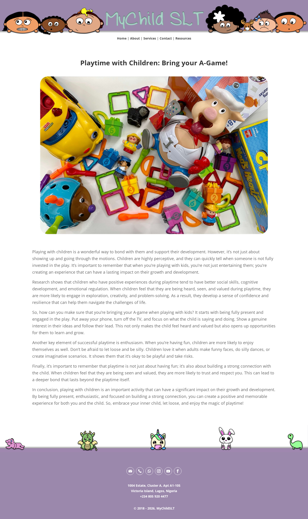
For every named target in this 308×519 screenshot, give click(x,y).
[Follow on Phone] (140, 471)
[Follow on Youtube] (168, 471)
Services (149, 38)
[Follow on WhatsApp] (149, 471)
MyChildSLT (165, 508)
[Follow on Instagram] (159, 471)
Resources (183, 38)
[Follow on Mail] (130, 471)
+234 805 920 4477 (154, 496)
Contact (166, 38)
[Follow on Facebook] (178, 471)
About (135, 38)
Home (121, 38)
